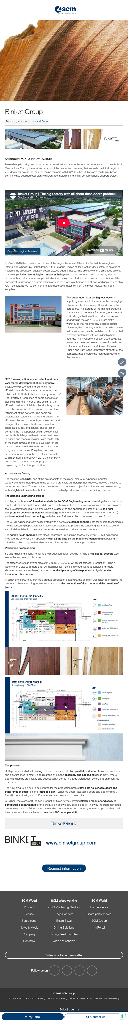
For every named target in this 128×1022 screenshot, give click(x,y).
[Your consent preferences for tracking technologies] (122, 1016)
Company (29, 934)
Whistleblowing (112, 998)
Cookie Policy (60, 998)
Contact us (97, 1016)
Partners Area (99, 907)
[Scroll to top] (122, 1001)
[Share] (122, 373)
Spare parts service (99, 914)
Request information (64, 868)
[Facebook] (55, 970)
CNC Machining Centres (64, 907)
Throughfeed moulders (64, 934)
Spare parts (29, 920)
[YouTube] (67, 970)
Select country (69, 1009)
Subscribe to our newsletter (64, 955)
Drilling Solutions (64, 927)
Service (29, 914)
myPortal (99, 927)
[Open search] (124, 10)
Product (29, 907)
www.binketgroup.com (71, 842)
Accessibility (96, 998)
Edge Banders (64, 914)
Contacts (29, 941)
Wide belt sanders (64, 941)
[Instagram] (92, 970)
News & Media (29, 927)
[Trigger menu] (4, 10)
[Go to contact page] (122, 362)
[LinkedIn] (79, 970)
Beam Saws (64, 920)
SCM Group (99, 920)
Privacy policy (45, 998)
